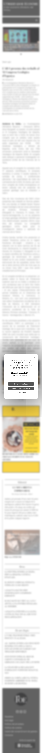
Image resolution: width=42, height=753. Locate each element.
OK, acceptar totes (21, 384)
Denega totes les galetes (21, 388)
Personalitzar (21, 393)
